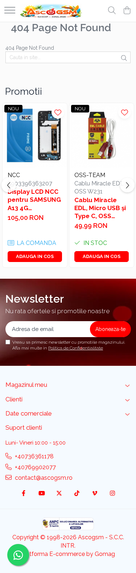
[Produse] (10, 11)
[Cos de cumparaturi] (127, 11)
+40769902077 (34, 467)
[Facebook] (23, 494)
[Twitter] (59, 494)
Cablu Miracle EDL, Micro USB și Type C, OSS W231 (100, 208)
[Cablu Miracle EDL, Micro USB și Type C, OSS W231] (101, 135)
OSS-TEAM (89, 175)
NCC (14, 175)
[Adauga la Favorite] (57, 112)
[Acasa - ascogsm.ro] (51, 11)
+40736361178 (33, 456)
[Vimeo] (94, 494)
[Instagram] (112, 494)
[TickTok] (77, 494)
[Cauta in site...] (112, 11)
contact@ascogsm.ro (43, 477)
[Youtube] (41, 494)
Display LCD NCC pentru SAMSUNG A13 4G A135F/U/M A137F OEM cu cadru (34, 200)
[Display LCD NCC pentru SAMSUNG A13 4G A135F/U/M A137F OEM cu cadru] (35, 135)
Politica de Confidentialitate (75, 348)
